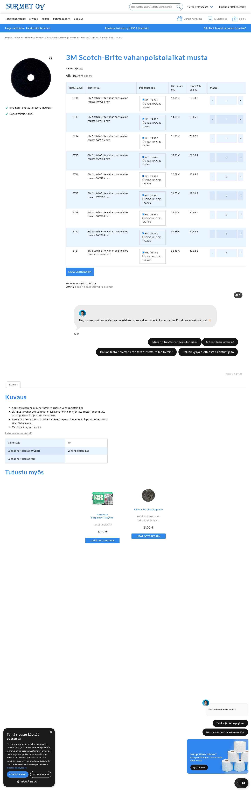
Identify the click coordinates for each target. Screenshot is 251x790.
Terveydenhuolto (15, 18)
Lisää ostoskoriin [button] (102, 540)
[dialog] (29, 757)
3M (81, 68)
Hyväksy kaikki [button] (17, 774)
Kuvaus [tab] (13, 384)
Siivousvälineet (33, 37)
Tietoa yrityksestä (197, 7)
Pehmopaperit (61, 18)
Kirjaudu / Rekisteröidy (232, 7)
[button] (51, 59)
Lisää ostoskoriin (80, 271)
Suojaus (78, 18)
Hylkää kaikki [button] (41, 774)
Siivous (33, 18)
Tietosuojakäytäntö (17, 767)
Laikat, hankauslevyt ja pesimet (61, 37)
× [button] (51, 732)
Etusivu (9, 37)
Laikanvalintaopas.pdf (18, 433)
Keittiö (45, 18)
